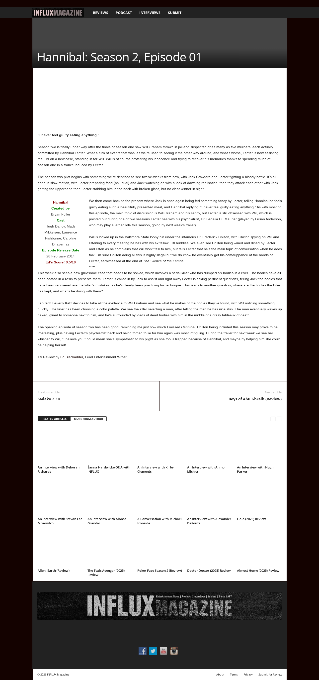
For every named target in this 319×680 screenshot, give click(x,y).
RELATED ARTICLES (54, 419)
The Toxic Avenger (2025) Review (106, 572)
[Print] (123, 374)
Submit (174, 12)
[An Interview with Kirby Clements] (159, 445)
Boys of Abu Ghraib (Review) (255, 398)
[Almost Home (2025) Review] (259, 548)
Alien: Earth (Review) (54, 570)
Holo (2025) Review (251, 519)
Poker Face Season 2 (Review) (159, 570)
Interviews (149, 12)
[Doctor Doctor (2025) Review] (209, 548)
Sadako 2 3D (49, 398)
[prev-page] (273, 419)
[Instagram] (43, 3)
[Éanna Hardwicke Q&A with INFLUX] (109, 445)
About (220, 674)
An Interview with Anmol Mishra (206, 469)
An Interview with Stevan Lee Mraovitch (60, 521)
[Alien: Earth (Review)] (60, 548)
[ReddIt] (100, 374)
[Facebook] (35, 3)
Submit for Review (270, 674)
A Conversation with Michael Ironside (159, 521)
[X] (51, 3)
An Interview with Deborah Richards (59, 469)
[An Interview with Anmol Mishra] (209, 445)
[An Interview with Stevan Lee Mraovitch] (60, 496)
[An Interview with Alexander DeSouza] (209, 496)
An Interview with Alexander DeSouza (209, 521)
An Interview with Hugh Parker (255, 469)
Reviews (100, 12)
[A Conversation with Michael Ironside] (159, 496)
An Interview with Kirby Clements (155, 469)
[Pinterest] (66, 374)
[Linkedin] (88, 374)
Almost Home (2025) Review (258, 570)
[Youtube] (59, 3)
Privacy (248, 674)
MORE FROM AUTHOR (88, 419)
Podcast (124, 12)
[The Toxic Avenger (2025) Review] (109, 548)
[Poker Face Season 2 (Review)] (159, 548)
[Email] (111, 374)
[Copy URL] (134, 374)
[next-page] (279, 419)
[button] (279, 12)
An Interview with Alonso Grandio (106, 521)
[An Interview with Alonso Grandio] (109, 496)
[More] (146, 374)
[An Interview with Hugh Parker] (259, 445)
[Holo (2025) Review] (259, 496)
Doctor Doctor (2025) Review (209, 570)
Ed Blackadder (71, 357)
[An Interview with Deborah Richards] (60, 445)
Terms (234, 674)
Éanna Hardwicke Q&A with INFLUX (108, 469)
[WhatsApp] (77, 374)
